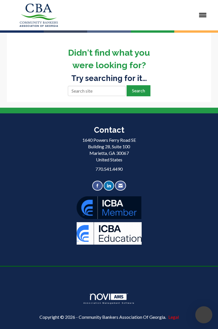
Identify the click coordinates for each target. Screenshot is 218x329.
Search (138, 90)
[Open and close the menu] (142, 15)
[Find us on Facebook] (97, 186)
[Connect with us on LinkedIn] (109, 186)
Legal (173, 317)
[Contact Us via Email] (120, 186)
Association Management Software (109, 303)
